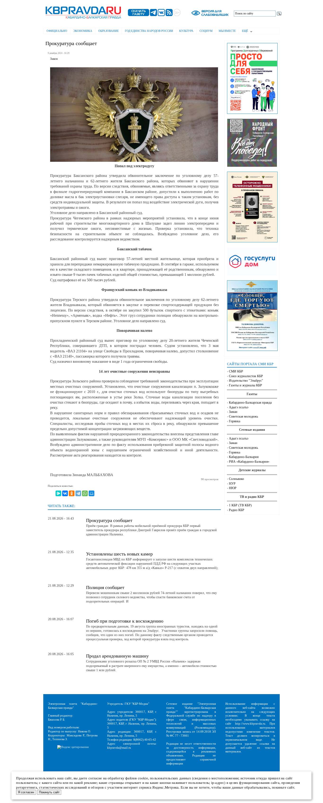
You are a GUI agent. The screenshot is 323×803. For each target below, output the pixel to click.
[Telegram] (78, 493)
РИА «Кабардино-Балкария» (249, 461)
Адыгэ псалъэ (238, 407)
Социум (206, 31)
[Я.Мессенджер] (58, 493)
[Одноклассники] (71, 493)
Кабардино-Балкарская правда (250, 402)
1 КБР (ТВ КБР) (240, 505)
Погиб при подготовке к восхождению (124, 621)
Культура (186, 31)
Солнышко (236, 479)
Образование (108, 31)
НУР (232, 483)
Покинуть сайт (49, 792)
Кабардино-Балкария (243, 457)
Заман (233, 412)
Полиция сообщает (105, 587)
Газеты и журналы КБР (245, 385)
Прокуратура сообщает (109, 520)
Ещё (243, 31)
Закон (54, 58)
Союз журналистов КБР (246, 376)
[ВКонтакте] (65, 493)
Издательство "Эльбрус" (246, 380)
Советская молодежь (243, 416)
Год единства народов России (149, 31)
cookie (143, 778)
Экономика (82, 31)
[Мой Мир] (91, 493)
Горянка (234, 421)
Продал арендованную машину (117, 655)
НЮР (232, 488)
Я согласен (26, 792)
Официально (57, 31)
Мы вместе (227, 31)
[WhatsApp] (85, 493)
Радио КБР (236, 510)
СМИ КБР (236, 371)
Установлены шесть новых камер (119, 553)
